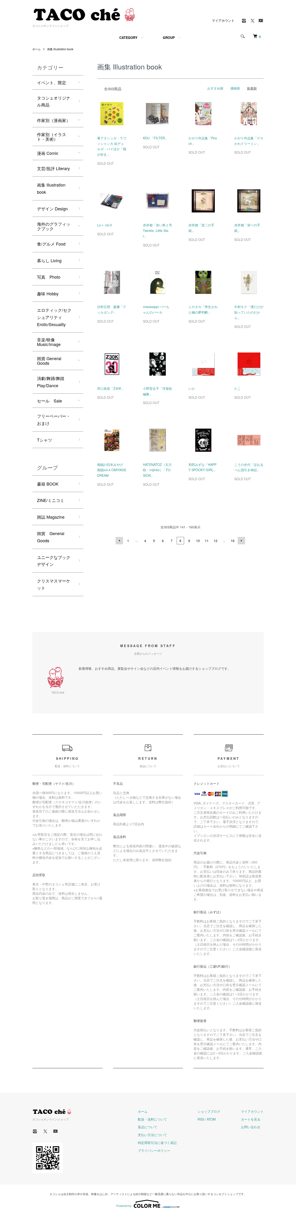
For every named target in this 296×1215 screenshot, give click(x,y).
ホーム (36, 49)
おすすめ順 (215, 88)
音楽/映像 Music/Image (49, 341)
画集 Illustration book (60, 49)
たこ (237, 388)
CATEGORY (128, 37)
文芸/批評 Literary (53, 168)
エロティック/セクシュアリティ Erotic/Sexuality (54, 317)
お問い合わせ (250, 1127)
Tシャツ (44, 440)
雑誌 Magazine (51, 517)
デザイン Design (52, 209)
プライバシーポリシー (154, 1150)
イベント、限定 (51, 82)
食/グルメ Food (51, 244)
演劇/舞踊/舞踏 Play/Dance (50, 381)
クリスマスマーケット (53, 584)
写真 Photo (48, 277)
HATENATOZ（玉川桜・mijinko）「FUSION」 (157, 470)
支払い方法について (152, 1134)
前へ (119, 540)
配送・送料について (152, 1119)
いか (191, 388)
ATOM (211, 1119)
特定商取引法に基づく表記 (157, 1142)
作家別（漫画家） (53, 120)
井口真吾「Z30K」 (110, 388)
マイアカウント (223, 20)
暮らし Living (49, 260)
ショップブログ (208, 1111)
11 (207, 540)
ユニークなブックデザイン (53, 560)
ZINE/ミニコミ (50, 500)
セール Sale (49, 401)
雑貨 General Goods (49, 360)
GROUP (169, 37)
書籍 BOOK (48, 484)
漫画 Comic (47, 153)
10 (198, 540)
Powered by (123, 1206)
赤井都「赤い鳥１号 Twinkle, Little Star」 (157, 230)
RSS (200, 1119)
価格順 (235, 88)
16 (232, 540)
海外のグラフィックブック (53, 226)
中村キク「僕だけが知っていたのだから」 (248, 312)
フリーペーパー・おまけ (53, 419)
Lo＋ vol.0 (104, 225)
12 (215, 540)
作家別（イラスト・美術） (51, 136)
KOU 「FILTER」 (155, 138)
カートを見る (250, 1119)
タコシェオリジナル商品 (53, 101)
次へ (241, 540)
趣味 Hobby (48, 293)
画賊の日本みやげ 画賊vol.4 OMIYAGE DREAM (113, 470)
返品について (147, 1127)
